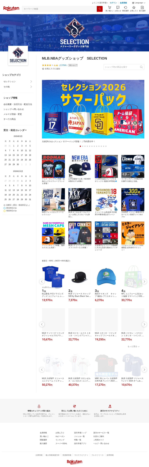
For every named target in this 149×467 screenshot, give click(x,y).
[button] (139, 3)
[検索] (100, 9)
